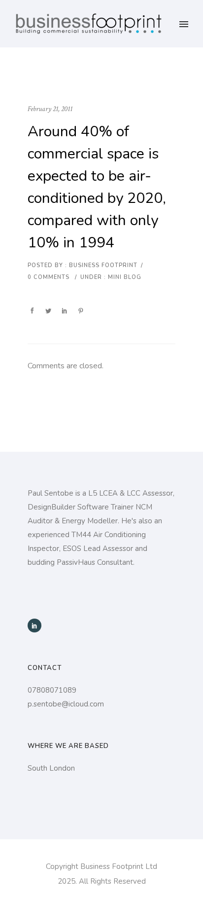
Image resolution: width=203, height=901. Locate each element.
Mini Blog (123, 277)
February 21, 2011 (50, 109)
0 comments (48, 277)
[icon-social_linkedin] (34, 625)
